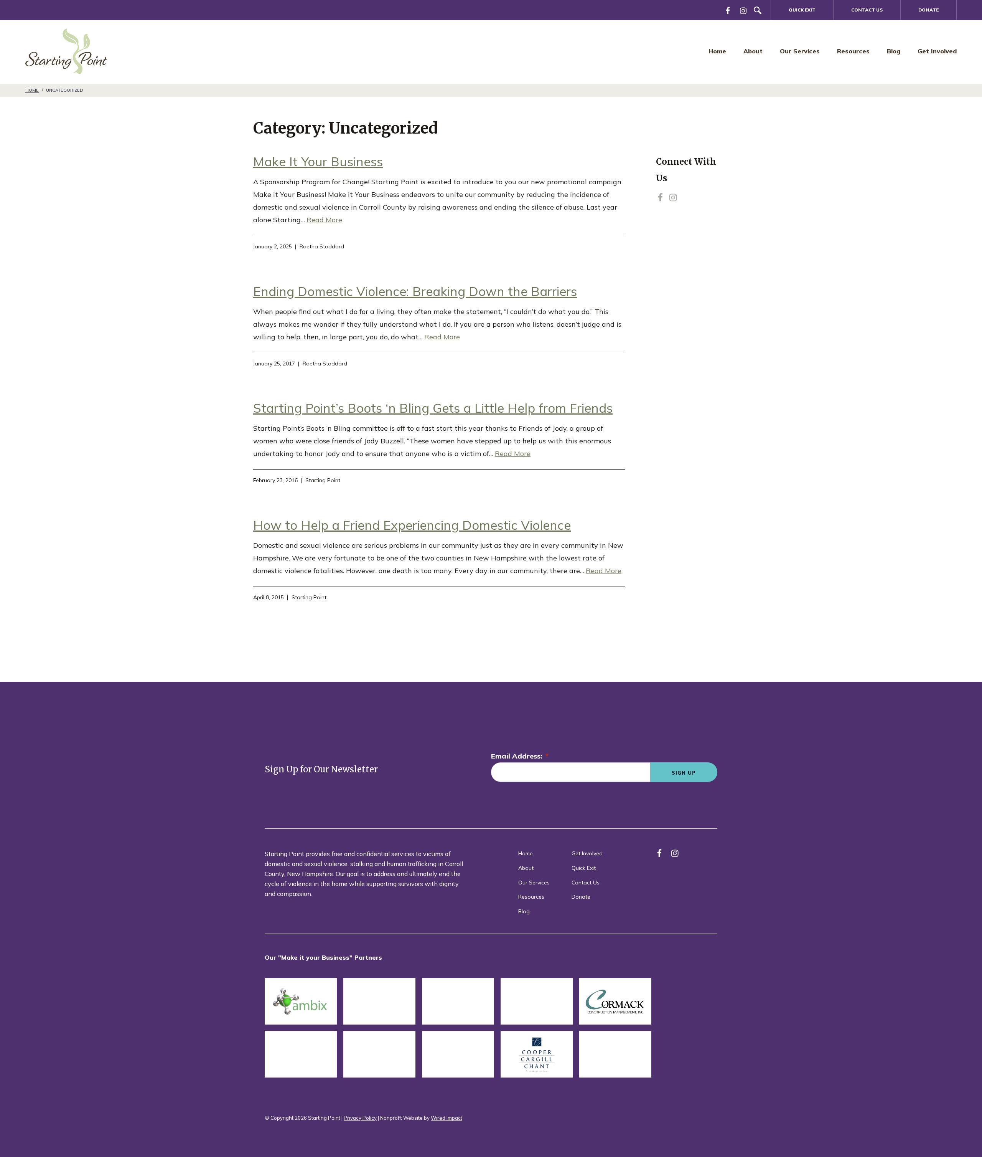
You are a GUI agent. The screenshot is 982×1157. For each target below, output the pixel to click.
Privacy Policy (360, 1118)
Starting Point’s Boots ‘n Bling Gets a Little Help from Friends (433, 408)
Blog (893, 51)
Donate (928, 10)
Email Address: (520, 756)
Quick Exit (802, 10)
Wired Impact (446, 1118)
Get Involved (937, 51)
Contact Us (867, 10)
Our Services (800, 51)
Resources (853, 51)
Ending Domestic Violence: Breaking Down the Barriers (415, 291)
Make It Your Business (318, 161)
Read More (324, 219)
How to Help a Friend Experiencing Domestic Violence (412, 525)
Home (717, 51)
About (753, 51)
